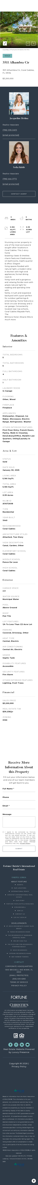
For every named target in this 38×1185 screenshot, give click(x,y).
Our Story (20, 900)
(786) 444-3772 (10, 179)
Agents (20, 884)
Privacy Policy (25, 843)
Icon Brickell (20, 907)
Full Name (8, 789)
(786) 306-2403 (10, 130)
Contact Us (20, 914)
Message (7, 814)
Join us (20, 910)
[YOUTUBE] (27, 1045)
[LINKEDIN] (22, 1045)
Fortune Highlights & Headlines (20, 904)
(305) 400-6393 (19, 979)
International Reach (20, 891)
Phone (6, 797)
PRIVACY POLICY (19, 986)
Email (5, 806)
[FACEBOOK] (10, 1045)
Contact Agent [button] (19, 194)
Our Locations (20, 888)
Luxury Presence (20, 1052)
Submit (19, 848)
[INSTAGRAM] (16, 1045)
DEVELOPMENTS (19, 923)
